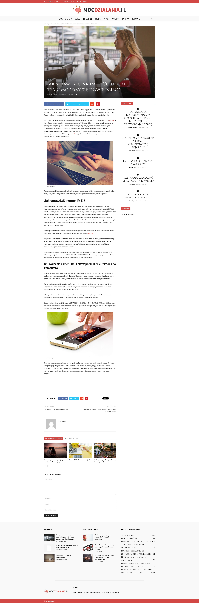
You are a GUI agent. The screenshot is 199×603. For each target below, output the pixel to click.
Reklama (78, 1)
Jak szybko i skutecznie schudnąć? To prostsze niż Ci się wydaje (100, 410)
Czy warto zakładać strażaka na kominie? (138, 179)
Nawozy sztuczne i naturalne (136, 541)
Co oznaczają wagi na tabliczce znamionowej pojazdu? (138, 142)
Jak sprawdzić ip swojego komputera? (57, 409)
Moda (98, 19)
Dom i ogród (65, 19)
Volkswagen (127, 535)
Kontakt (85, 1)
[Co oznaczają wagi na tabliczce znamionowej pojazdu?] (49, 548)
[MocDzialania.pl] (99, 9)
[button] (152, 18)
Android (91, 233)
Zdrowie (136, 19)
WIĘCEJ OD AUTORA (71, 438)
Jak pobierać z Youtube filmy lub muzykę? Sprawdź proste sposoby (104, 547)
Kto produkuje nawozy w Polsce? (138, 196)
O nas (73, 1)
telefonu (74, 134)
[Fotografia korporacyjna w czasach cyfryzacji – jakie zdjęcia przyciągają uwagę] (49, 537)
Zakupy (125, 19)
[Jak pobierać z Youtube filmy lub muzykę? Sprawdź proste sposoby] (88, 547)
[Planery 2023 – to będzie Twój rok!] (80, 450)
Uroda (115, 19)
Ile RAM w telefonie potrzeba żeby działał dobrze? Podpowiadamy (104, 557)
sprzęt (111, 120)
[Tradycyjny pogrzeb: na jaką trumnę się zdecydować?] (105, 450)
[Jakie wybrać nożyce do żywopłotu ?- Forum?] (88, 537)
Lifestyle (87, 19)
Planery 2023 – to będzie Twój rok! (79, 460)
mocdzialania (132, 127)
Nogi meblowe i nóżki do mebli (137, 569)
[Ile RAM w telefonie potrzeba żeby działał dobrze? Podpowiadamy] (88, 558)
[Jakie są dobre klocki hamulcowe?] (49, 558)
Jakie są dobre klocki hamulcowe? (138, 162)
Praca (106, 19)
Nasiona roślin (129, 538)
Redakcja (54, 94)
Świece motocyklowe (132, 572)
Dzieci (77, 19)
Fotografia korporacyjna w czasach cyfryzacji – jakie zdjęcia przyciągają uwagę (138, 118)
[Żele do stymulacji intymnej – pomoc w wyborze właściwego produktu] (55, 450)
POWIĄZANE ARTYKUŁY (53, 438)
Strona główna (65, 1)
